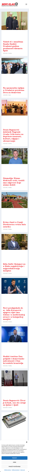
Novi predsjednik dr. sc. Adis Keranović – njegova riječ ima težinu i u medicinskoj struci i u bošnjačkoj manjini (14, 313)
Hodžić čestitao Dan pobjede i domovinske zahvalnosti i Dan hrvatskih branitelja (13, 360)
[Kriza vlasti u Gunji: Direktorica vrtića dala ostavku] (14, 205)
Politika (10, 187)
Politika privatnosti (16, 470)
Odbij (14, 462)
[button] (26, 442)
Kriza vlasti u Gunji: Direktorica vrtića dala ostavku (14, 224)
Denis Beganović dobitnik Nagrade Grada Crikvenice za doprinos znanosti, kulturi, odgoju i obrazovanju (13, 135)
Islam (10, 95)
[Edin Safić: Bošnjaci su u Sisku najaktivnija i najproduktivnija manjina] (14, 247)
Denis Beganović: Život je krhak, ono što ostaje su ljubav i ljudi (14, 402)
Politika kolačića (7, 470)
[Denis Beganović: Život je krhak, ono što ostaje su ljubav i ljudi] (14, 384)
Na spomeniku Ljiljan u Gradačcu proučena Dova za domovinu (13, 90)
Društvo (10, 53)
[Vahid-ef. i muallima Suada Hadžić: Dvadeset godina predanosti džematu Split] (14, 25)
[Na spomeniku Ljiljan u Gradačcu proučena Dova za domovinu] (14, 71)
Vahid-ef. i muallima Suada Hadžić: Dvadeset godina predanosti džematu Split (13, 46)
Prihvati (14, 458)
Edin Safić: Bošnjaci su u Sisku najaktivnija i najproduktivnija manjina (14, 267)
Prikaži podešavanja (14, 466)
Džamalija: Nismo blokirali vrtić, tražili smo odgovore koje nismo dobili (14, 181)
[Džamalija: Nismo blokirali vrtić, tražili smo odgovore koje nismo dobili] (14, 162)
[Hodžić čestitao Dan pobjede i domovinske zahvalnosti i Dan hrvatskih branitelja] (14, 340)
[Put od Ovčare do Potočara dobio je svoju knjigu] (14, 426)
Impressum (22, 470)
